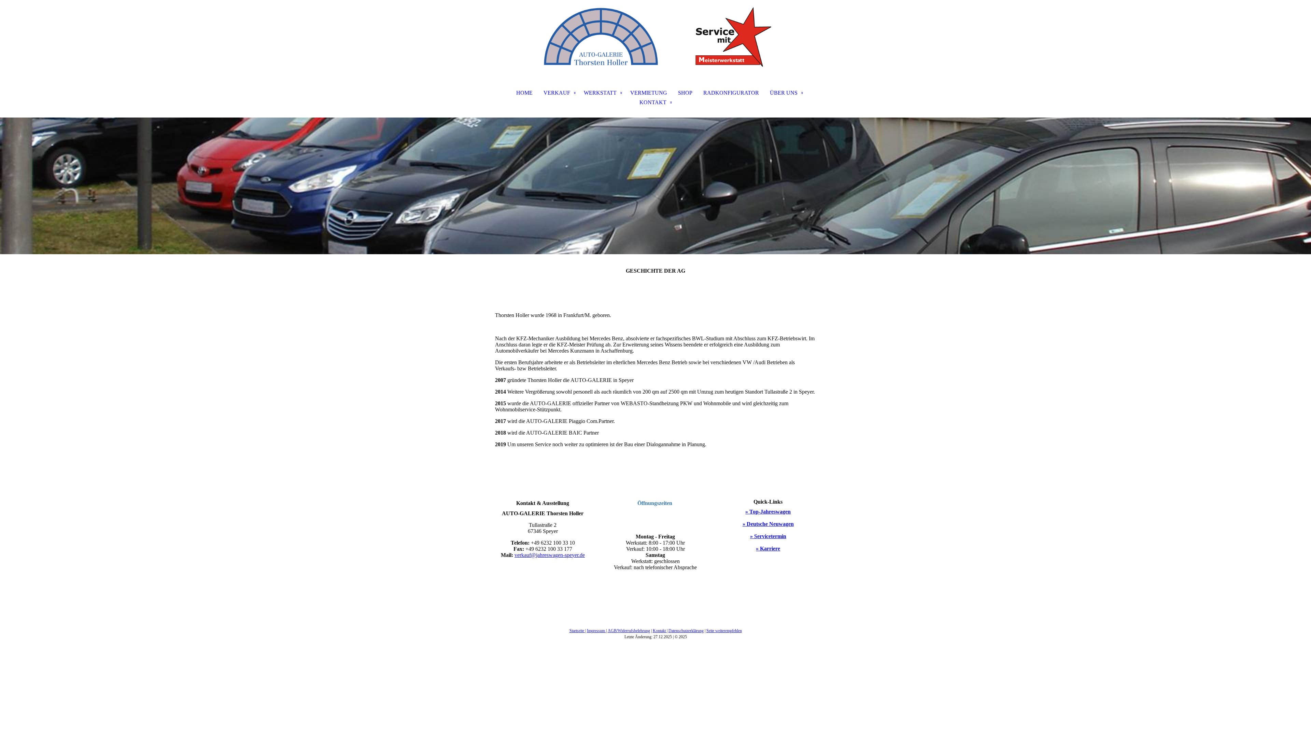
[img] (655, 34)
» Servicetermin (768, 536)
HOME (524, 93)
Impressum (596, 630)
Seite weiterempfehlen (724, 630)
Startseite (577, 630)
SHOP (685, 93)
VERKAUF (557, 93)
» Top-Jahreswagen (768, 512)
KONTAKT (652, 102)
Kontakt (660, 630)
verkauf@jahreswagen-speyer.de (549, 555)
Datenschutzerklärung (686, 630)
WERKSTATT (600, 93)
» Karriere (768, 548)
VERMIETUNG (648, 93)
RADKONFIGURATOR (731, 93)
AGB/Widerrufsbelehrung (629, 630)
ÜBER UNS (784, 93)
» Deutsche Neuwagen (768, 524)
